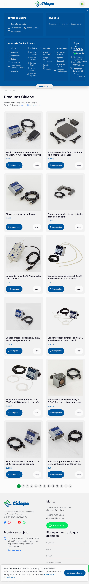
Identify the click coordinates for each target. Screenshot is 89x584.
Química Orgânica (33, 75)
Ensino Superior (17, 31)
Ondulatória (15, 62)
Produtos (13, 91)
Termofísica (15, 56)
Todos (79, 54)
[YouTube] (19, 522)
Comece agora (14, 550)
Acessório (79, 65)
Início (6, 91)
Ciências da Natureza (77, 63)
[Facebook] (5, 522)
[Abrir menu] (6, 4)
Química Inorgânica (34, 53)
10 (57, 486)
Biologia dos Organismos (47, 60)
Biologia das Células (47, 53)
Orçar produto (14, 165)
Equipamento (79, 61)
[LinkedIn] (14, 522)
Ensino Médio (16, 28)
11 (61, 486)
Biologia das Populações (47, 67)
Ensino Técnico (32, 28)
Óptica (13, 59)
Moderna (14, 71)
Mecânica (14, 52)
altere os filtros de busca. (30, 105)
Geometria (61, 61)
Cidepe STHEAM (79, 70)
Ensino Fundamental (18, 24)
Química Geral (33, 64)
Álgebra (60, 58)
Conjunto (79, 57)
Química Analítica (33, 59)
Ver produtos (43, 86)
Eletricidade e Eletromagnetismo (17, 67)
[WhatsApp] (24, 522)
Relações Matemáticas (62, 71)
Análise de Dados (61, 65)
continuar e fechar (75, 573)
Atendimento (58, 525)
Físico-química (32, 69)
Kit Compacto (79, 75)
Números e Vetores (61, 53)
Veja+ (37, 165)
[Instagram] (9, 522)
